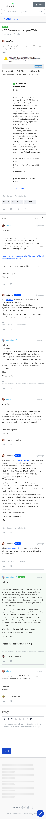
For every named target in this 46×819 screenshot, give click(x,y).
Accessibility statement (32, 813)
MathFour (9, 41)
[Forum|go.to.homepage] (10, 5)
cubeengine (30, 201)
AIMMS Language (11, 19)
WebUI (6, 201)
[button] (2, 5)
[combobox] (23, 11)
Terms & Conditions (13, 813)
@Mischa (9, 300)
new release (17, 201)
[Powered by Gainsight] (23, 808)
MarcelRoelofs (11, 340)
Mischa (8, 226)
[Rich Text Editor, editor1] (23, 734)
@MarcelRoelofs (24, 460)
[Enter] (4, 11)
